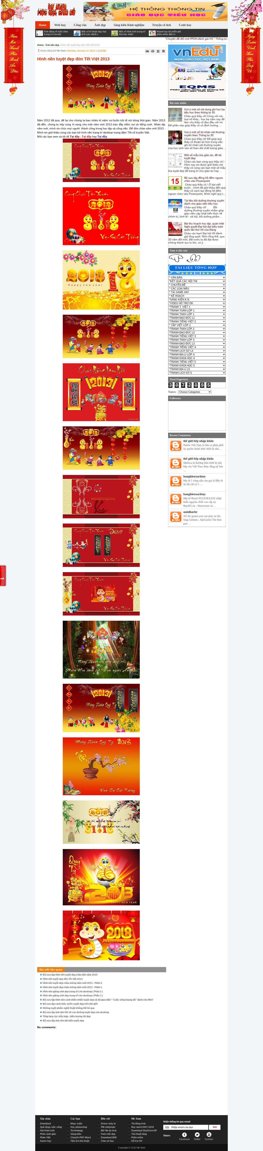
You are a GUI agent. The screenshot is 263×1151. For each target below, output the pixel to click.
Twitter (197, 1139)
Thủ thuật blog (139, 1134)
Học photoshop (78, 1127)
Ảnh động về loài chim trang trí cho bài (56, 33)
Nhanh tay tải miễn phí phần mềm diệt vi (169, 33)
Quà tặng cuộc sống (51, 1127)
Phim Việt (45, 1137)
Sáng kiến (75, 1134)
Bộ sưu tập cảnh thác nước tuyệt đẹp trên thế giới (70, 1004)
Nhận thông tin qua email (176, 1121)
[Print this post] (152, 51)
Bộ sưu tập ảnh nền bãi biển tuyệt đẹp (63, 1020)
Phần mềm (137, 1137)
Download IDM (108, 1137)
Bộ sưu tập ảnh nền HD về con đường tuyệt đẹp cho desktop (76, 1012)
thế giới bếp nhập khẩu (198, 441)
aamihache (190, 512)
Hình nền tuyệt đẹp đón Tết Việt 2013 (63, 979)
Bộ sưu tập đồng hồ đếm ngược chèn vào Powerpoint (203, 179)
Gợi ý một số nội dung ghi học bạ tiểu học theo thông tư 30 (204, 111)
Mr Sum (141, 1147)
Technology (76, 1130)
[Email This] (147, 51)
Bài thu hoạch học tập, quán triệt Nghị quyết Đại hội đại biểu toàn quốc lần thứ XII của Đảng (204, 226)
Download (45, 1123)
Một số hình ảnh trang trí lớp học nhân (132, 33)
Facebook (184, 1139)
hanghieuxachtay (194, 476)
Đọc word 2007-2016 (142, 1127)
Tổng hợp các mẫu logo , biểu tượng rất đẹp (66, 1016)
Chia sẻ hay (107, 1141)
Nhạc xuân (76, 1123)
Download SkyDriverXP (144, 1130)
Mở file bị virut (108, 1130)
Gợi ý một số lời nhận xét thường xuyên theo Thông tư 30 (204, 134)
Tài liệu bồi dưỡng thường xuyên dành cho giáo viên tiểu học (204, 202)
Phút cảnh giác (48, 1134)
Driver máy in (108, 1123)
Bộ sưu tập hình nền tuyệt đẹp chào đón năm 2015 (70, 974)
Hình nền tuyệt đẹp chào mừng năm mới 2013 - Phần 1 (72, 987)
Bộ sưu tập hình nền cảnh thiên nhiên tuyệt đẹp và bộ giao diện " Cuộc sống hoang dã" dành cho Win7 (98, 999)
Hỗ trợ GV (136, 1141)
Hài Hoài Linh (47, 1130)
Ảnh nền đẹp (52, 45)
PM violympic (108, 1127)
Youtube (208, 1139)
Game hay (45, 1141)
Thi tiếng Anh (138, 1123)
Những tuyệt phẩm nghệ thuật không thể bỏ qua (69, 1008)
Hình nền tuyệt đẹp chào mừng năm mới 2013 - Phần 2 (72, 983)
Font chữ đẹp (108, 1134)
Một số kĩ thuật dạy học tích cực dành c (94, 33)
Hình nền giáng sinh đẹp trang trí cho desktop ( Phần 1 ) (73, 995)
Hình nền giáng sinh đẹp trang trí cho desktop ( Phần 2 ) (73, 991)
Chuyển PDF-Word (80, 1137)
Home (40, 45)
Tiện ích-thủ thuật (79, 1141)
